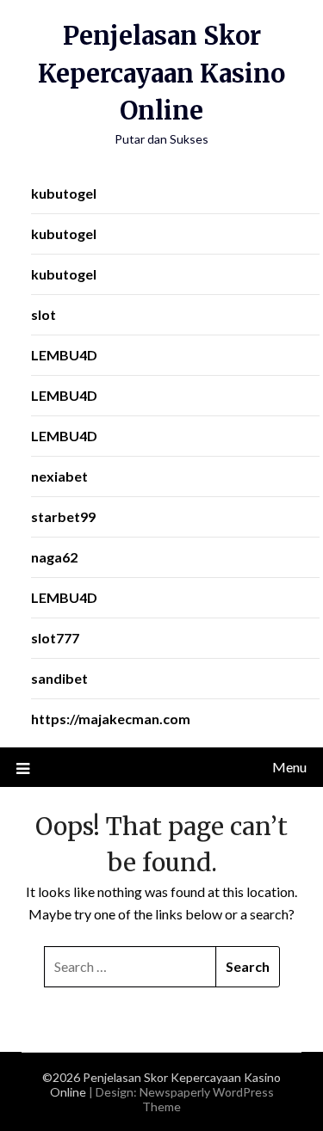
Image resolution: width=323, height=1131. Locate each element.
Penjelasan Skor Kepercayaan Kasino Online (161, 73)
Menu (289, 767)
